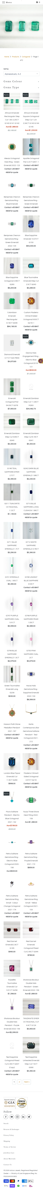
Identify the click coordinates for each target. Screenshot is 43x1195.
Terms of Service (10, 1147)
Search (6, 1123)
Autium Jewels (14, 1170)
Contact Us (8, 1165)
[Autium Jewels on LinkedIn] (24, 1116)
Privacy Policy (9, 1135)
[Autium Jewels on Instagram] (18, 1116)
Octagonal (26, 57)
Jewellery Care (9, 1153)
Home (6, 57)
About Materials (10, 1159)
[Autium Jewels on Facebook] (6, 1116)
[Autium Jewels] (21, 2)
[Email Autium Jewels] (29, 1116)
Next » (27, 1082)
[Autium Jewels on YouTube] (12, 1116)
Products (15, 57)
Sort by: (6, 69)
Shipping (7, 1141)
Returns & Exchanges (11, 1129)
